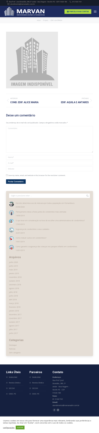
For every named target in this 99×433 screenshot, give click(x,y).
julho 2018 (13, 292)
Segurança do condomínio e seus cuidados (32, 229)
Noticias (12, 349)
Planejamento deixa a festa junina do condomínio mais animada (41, 212)
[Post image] (11, 204)
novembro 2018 (15, 277)
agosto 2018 (14, 288)
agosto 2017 (14, 326)
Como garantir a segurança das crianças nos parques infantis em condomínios (46, 246)
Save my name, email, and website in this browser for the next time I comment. (36, 175)
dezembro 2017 (15, 314)
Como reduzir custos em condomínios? (31, 238)
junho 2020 (13, 262)
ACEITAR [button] (20, 427)
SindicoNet (13, 377)
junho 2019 (13, 266)
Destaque (13, 345)
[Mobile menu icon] (95, 11)
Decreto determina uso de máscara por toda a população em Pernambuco (45, 203)
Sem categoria (14, 352)
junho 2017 (13, 333)
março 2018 (13, 303)
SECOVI (12, 388)
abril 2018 (13, 299)
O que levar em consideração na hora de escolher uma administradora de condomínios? (50, 220)
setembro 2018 (15, 284)
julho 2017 (13, 329)
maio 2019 (13, 270)
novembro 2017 (15, 318)
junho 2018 (13, 296)
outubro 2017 (14, 322)
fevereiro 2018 (14, 307)
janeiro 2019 (14, 273)
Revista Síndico (15, 383)
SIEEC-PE (12, 394)
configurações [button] (8, 427)
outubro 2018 (14, 281)
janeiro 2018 (14, 311)
